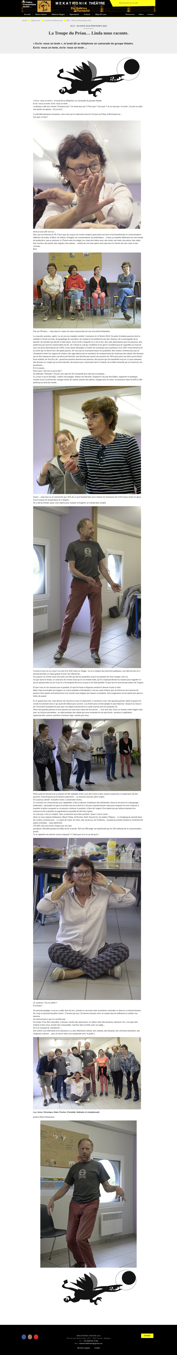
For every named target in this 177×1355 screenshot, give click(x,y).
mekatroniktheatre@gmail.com (90, 1343)
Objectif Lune (100, 14)
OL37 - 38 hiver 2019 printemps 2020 (78, 20)
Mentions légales (83, 1348)
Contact (150, 14)
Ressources (130, 14)
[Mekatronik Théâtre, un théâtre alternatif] (25, 2)
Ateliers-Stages (58, 14)
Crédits (97, 1348)
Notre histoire (41, 14)
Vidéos (141, 14)
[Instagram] (30, 1336)
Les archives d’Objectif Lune (53, 20)
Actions (87, 14)
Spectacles (74, 14)
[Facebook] (24, 1336)
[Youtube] (36, 1336)
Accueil (27, 14)
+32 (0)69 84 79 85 (90, 1341)
